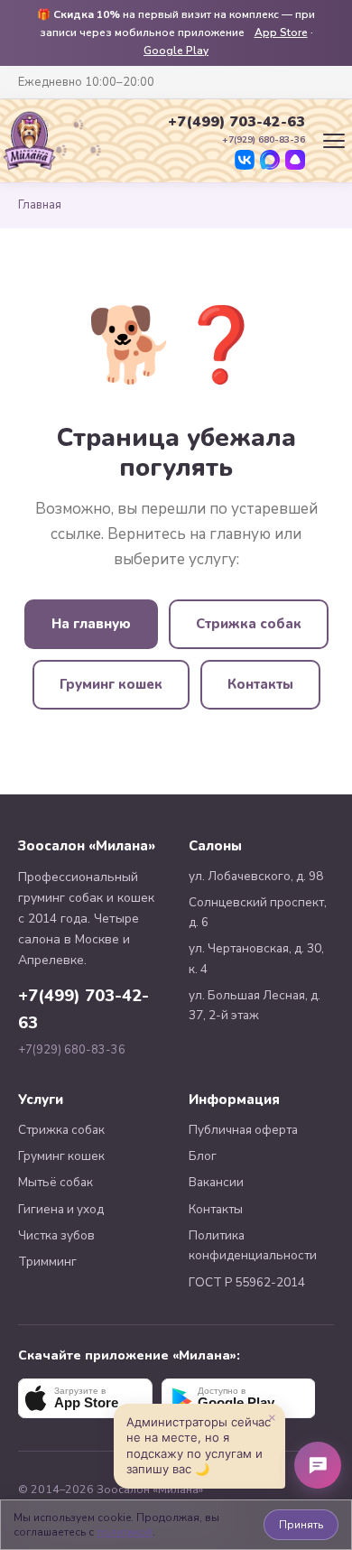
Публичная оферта (243, 1129)
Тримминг (47, 1261)
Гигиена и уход (61, 1209)
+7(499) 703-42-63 (236, 122)
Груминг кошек (111, 684)
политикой (125, 1532)
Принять (301, 1525)
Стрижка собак (248, 624)
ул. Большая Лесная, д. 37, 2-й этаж (254, 1005)
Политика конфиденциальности (253, 1245)
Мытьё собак (55, 1182)
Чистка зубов (56, 1235)
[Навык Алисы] (295, 160)
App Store (281, 32)
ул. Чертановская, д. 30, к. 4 (256, 958)
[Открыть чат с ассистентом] (317, 1465)
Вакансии (216, 1182)
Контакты (260, 684)
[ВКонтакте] (245, 160)
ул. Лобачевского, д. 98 (256, 876)
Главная (39, 205)
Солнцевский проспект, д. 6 (258, 912)
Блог (203, 1156)
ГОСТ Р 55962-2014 (247, 1282)
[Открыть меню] (334, 140)
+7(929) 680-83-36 (71, 1050)
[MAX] (270, 160)
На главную (91, 624)
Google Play (176, 50)
